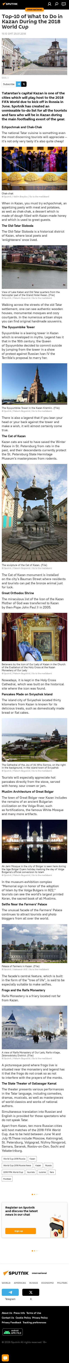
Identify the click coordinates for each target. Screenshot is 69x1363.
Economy (47, 1282)
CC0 (4, 77)
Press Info (19, 1313)
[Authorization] (49, 3)
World (6, 1282)
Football (7, 1178)
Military (62, 1282)
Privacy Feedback (11, 1322)
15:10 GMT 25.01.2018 (14, 33)
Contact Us (8, 1317)
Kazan (32, 1158)
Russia (48, 1165)
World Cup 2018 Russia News (17, 1165)
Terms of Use (33, 1313)
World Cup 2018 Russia (14, 1158)
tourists (31, 1172)
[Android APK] (13, 1332)
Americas (20, 1282)
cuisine (42, 1172)
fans (52, 1172)
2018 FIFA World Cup (13, 1172)
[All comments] (5, 1357)
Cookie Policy (23, 1317)
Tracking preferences (34, 1322)
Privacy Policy (40, 1317)
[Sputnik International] (10, 5)
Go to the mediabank (39, 196)
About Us (7, 1313)
